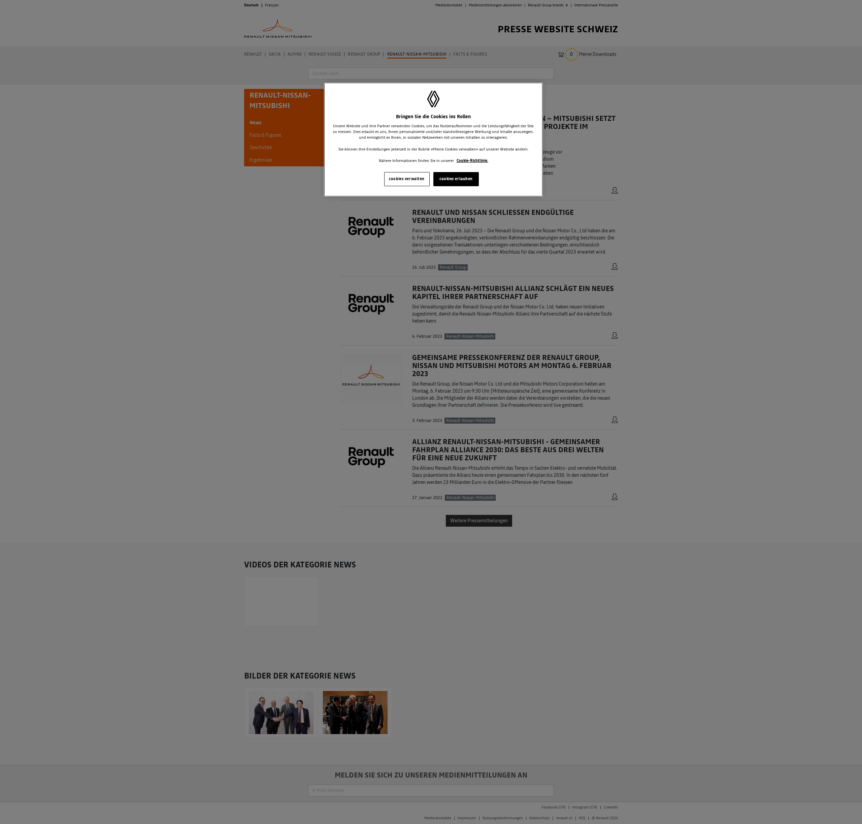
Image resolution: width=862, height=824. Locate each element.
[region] (433, 140)
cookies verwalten (407, 179)
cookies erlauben (456, 179)
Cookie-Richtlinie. (472, 160)
